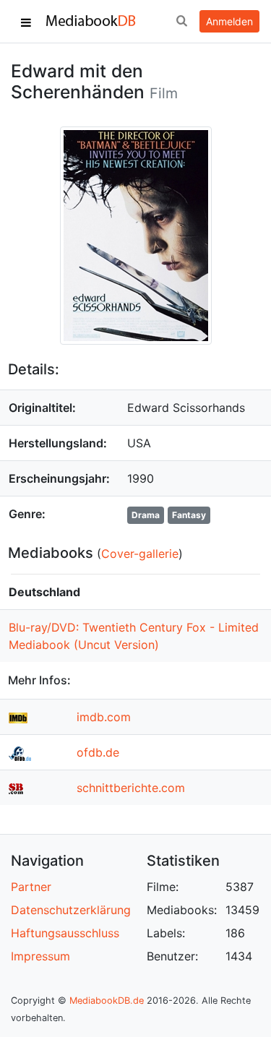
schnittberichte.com (131, 787)
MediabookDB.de (106, 1000)
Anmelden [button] (229, 21)
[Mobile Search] (181, 22)
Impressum (40, 956)
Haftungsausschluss (65, 933)
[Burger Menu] (26, 21)
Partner (31, 886)
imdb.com (104, 717)
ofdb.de (98, 752)
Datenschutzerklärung (71, 910)
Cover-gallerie (139, 553)
